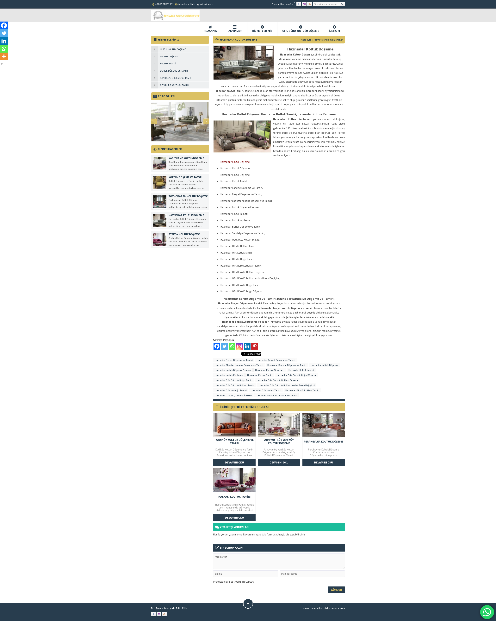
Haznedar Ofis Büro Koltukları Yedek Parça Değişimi (287, 385)
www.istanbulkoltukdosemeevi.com (324, 608)
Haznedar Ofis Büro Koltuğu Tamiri (233, 380)
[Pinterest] (254, 346)
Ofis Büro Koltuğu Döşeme (300, 30)
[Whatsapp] (232, 346)
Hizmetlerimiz (262, 30)
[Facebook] (217, 346)
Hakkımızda (234, 30)
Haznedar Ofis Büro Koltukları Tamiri (235, 385)
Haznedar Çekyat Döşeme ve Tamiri (276, 360)
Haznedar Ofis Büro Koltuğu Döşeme (296, 375)
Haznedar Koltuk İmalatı (301, 370)
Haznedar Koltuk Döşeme (235, 161)
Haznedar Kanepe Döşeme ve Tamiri (287, 365)
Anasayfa (210, 30)
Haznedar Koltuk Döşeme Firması (233, 370)
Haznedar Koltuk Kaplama (229, 375)
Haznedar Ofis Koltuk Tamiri (266, 390)
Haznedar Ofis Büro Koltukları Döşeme (278, 380)
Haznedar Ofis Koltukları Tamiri (302, 390)
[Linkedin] (247, 346)
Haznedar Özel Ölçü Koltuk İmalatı (233, 395)
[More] (4, 56)
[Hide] (1, 64)
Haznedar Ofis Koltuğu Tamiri (231, 390)
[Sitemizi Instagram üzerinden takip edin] (304, 4)
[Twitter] (224, 346)
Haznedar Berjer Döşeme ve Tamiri (234, 360)
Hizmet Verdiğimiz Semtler (328, 39)
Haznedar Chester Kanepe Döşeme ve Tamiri (239, 365)
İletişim (334, 30)
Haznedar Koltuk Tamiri (259, 375)
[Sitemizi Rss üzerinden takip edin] (309, 4)
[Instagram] (239, 346)
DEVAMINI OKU (234, 462)
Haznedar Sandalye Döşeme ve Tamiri (276, 395)
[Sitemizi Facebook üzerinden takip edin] (298, 4)
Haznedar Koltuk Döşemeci (269, 370)
